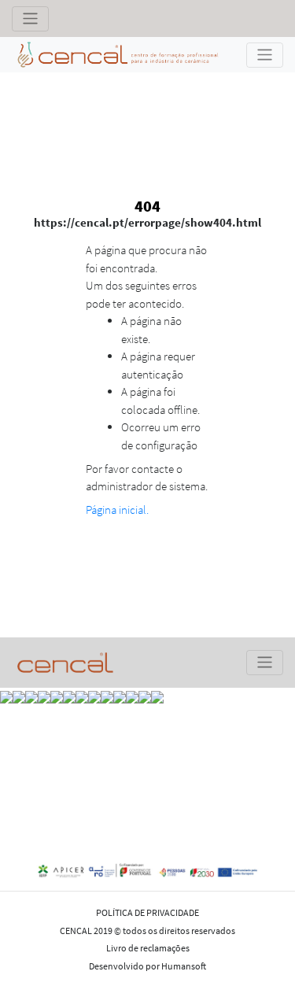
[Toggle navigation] (30, 18)
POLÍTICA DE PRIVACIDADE (147, 912)
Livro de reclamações (148, 948)
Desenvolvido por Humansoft (147, 966)
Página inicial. (117, 509)
